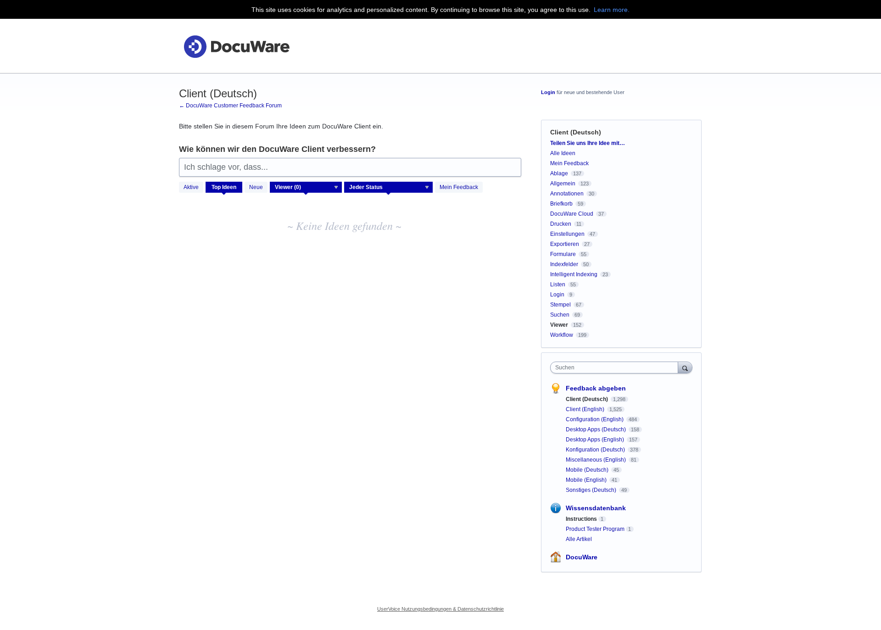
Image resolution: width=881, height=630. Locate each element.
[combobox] (616, 367)
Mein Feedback (459, 187)
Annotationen (567, 193)
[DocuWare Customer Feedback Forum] (236, 46)
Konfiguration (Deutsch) (596, 449)
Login (548, 92)
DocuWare (581, 557)
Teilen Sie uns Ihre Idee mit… (587, 143)
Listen (557, 284)
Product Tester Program (595, 529)
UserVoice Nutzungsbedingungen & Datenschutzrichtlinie (440, 609)
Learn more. (612, 9)
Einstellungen (567, 234)
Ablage (559, 173)
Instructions (581, 519)
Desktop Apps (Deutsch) (596, 429)
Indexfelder (564, 264)
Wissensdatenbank (596, 508)
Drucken (560, 224)
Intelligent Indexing (573, 274)
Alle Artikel (579, 539)
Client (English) (586, 409)
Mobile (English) (587, 480)
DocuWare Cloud (571, 214)
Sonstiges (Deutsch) (592, 490)
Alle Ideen (562, 153)
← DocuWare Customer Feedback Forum (230, 105)
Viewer (559, 325)
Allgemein (562, 183)
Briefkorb (561, 204)
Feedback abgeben (596, 388)
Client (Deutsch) (587, 399)
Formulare (563, 254)
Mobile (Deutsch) (588, 470)
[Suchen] (685, 367)
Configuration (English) (595, 419)
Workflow (561, 335)
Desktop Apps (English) (595, 439)
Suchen (559, 315)
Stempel (560, 304)
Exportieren (564, 244)
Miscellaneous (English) (596, 460)
